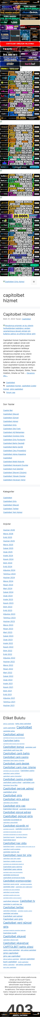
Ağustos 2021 (9, 698)
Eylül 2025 (7, 537)
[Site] (20, 73)
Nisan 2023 (8, 629)
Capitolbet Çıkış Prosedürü (14, 451)
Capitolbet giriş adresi (16, 799)
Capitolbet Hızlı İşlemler (13, 469)
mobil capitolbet (23, 962)
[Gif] (20, 118)
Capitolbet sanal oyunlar (11, 884)
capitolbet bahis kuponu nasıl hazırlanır (14, 743)
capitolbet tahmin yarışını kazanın (12, 898)
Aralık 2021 (8, 683)
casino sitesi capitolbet (11, 950)
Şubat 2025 (8, 548)
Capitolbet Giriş (10, 425)
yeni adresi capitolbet (23, 964)
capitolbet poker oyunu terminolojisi (13, 872)
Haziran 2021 (9, 705)
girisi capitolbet (16, 389)
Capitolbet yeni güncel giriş (17, 924)
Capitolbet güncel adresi (17, 812)
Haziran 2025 (9, 541)
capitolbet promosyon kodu (14, 878)
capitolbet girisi (10, 792)
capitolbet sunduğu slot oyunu (11, 895)
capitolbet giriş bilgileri (10, 802)
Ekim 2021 (7, 691)
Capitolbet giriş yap (14, 805)
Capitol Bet (8, 410)
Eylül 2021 (7, 694)
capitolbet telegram (11, 901)
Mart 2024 (7, 588)
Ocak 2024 (8, 596)
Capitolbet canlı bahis (16, 753)
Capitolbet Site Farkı (12, 429)
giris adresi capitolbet (28, 950)
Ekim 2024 (7, 563)
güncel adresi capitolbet (11, 959)
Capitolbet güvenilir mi (16, 825)
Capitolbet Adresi (10, 421)
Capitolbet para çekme (12, 869)
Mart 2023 (7, 632)
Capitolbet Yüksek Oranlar (14, 476)
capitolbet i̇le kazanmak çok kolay (12, 832)
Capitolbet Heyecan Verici (14, 480)
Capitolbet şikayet (14, 936)
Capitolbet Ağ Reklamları (13, 432)
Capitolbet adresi (13, 734)
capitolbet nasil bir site (11, 852)
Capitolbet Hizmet (19, 314)
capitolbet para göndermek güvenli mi (13, 864)
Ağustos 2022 (9, 658)
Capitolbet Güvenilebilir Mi (12, 820)
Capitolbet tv (27, 900)
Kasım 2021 (8, 687)
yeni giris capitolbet (9, 967)
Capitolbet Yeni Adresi (12, 512)
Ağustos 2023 (9, 614)
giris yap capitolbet (11, 956)
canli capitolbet (9, 728)
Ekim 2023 (7, 607)
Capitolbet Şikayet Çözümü (14, 472)
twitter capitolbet (9, 964)
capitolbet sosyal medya (11, 892)
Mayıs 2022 (8, 665)
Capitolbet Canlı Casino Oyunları (13, 760)
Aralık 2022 (8, 643)
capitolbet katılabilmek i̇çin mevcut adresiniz (15, 834)
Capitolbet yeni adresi (12, 916)
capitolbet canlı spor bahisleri (11, 770)
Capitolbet (10, 382)
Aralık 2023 (8, 599)
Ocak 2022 (7, 680)
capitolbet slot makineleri (24, 887)
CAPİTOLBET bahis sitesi (18, 946)
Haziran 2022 (9, 662)
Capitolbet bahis (11, 740)
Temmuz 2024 (9, 574)
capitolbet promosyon (11, 875)
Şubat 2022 (8, 676)
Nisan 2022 (8, 669)
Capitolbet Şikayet (11, 414)
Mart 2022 (7, 673)
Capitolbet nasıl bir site (17, 855)
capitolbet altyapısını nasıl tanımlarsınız (14, 737)
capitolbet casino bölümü (11, 773)
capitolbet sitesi (9, 887)
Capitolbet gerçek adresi (18, 788)
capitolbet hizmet (13, 386)
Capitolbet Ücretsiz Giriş (13, 436)
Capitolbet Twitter (11, 509)
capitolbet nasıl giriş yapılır (12, 858)
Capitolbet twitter (13, 907)
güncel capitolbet (27, 959)
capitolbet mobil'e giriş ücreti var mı (25, 846)
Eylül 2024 (7, 567)
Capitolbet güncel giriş (18, 816)
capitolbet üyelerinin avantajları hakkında (14, 930)
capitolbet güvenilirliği (10, 822)
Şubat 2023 (8, 636)
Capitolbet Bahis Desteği (13, 443)
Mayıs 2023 (8, 625)
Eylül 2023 (7, 610)
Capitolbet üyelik (10, 933)
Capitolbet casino (27, 771)
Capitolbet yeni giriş (13, 919)
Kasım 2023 (8, 603)
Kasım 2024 (8, 559)
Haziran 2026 (9, 530)
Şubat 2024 (8, 592)
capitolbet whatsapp (10, 911)
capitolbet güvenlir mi (23, 829)
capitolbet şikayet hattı (10, 940)
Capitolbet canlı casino (15, 757)
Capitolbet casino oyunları (18, 779)
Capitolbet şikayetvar (16, 943)
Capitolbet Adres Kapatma (14, 454)
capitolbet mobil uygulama (11, 849)
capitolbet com (28, 782)
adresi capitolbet (8, 724)
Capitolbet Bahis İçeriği (13, 447)
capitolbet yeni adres (10, 913)
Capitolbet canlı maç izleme (19, 767)
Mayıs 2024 (8, 581)
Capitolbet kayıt (9, 840)
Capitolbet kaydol (9, 837)
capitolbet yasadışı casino (25, 911)
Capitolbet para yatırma (12, 867)
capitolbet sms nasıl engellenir (11, 889)
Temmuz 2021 (9, 702)
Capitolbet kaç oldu (15, 843)
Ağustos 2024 (9, 570)
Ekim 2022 (7, 651)
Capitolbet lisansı (9, 846)
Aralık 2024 (8, 556)
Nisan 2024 (8, 585)
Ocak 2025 (7, 552)
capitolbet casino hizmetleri (12, 776)
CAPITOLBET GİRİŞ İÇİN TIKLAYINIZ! (20, 44)
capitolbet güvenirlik (8, 829)
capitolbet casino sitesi (12, 782)
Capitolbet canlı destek (16, 763)
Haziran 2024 (9, 577)
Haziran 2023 (9, 621)
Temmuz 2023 (9, 618)
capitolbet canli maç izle (12, 750)
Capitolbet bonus (13, 746)
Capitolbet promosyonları (17, 880)
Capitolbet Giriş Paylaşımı (14, 440)
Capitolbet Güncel (11, 418)
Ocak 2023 (8, 640)
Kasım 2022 (8, 647)
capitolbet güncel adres (27, 809)
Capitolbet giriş (12, 795)
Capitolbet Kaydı (21, 837)
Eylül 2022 (7, 654)
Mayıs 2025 (8, 545)
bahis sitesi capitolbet (23, 724)
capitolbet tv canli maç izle (12, 904)
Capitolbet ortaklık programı (12, 861)
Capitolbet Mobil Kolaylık (13, 462)
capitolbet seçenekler (26, 884)
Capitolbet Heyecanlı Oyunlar (15, 465)
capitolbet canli (30, 747)
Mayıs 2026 (8, 534)
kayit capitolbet (10, 962)
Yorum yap (10, 392)
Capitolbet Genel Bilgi (10, 785)
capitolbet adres (9, 731)
